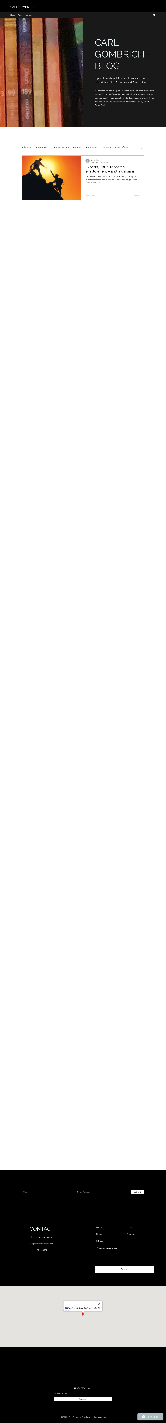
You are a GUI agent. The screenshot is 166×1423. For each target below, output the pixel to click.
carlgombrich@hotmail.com (41, 1243)
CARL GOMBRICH (22, 6)
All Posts (26, 147)
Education (91, 147)
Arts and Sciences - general (67, 147)
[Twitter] (154, 15)
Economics (41, 147)
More (104, 147)
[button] (140, 148)
